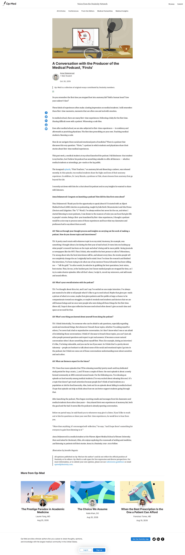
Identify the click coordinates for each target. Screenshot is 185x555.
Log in (86, 550)
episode (67, 169)
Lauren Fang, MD (43, 516)
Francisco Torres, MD (142, 516)
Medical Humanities (105, 11)
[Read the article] (43, 492)
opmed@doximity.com (63, 464)
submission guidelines (115, 462)
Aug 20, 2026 (35, 520)
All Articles (61, 11)
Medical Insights (122, 11)
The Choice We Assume (92, 509)
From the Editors (87, 11)
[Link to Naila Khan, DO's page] (92, 503)
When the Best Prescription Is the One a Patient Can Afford (142, 511)
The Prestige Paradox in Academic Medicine (42, 511)
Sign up (99, 550)
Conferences (73, 11)
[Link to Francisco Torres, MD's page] (142, 503)
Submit (180, 4)
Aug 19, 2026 (134, 520)
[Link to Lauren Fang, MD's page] (43, 503)
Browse (171, 4)
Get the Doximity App (141, 539)
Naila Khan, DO (92, 513)
